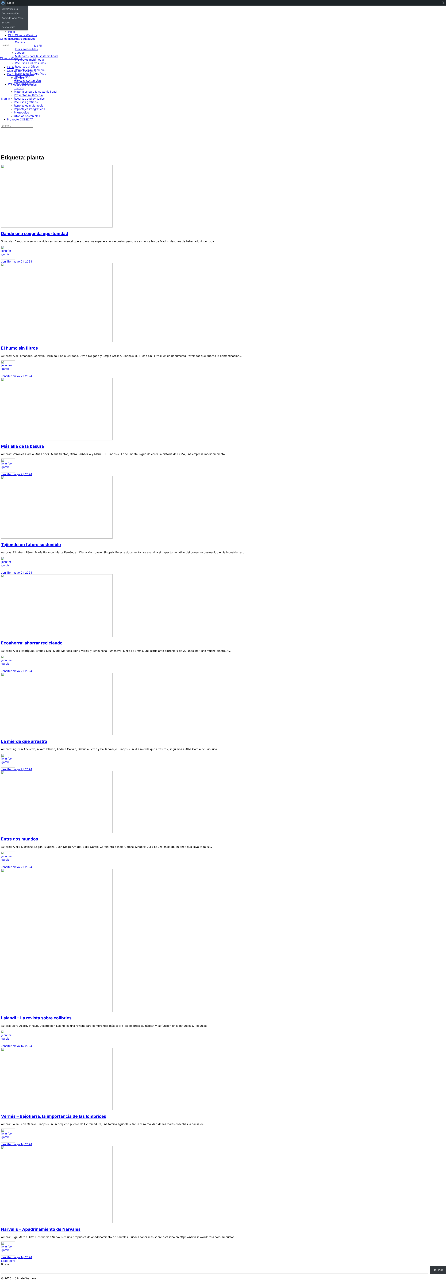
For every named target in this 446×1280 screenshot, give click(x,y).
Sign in (5, 98)
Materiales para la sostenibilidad (35, 91)
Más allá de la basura (22, 446)
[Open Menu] (2, 35)
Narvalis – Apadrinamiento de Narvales (40, 1229)
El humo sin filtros (19, 348)
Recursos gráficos (26, 102)
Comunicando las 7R (27, 81)
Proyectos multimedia (28, 95)
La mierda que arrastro (24, 741)
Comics (19, 77)
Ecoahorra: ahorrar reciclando (32, 642)
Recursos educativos (20, 74)
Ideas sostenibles (25, 84)
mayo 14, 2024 (22, 1046)
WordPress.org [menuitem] (10, 8)
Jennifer (7, 261)
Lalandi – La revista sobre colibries (36, 1017)
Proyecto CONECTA (20, 119)
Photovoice (21, 112)
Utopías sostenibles (27, 116)
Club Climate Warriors (21, 70)
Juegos (19, 88)
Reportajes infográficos (29, 109)
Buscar (5, 1264)
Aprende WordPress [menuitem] (13, 18)
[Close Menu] (2, 61)
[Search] (3, 95)
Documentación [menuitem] (10, 13)
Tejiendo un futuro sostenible (31, 544)
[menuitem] (3, 3)
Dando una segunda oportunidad (34, 233)
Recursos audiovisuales (29, 98)
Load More (8, 1260)
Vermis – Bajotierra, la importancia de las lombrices (53, 1116)
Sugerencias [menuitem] (8, 27)
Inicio (10, 67)
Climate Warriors (11, 38)
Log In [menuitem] (10, 2)
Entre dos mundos (19, 838)
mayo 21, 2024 (22, 261)
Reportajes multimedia (29, 105)
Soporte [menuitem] (6, 22)
